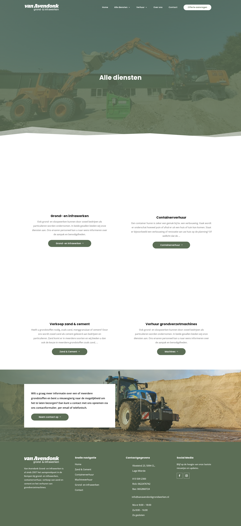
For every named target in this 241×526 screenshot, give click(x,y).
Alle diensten (120, 7)
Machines (170, 351)
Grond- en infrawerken (68, 243)
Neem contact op (48, 417)
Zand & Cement (68, 351)
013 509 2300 (139, 478)
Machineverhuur (83, 479)
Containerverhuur (170, 245)
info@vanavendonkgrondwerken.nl (150, 496)
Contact (173, 7)
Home (105, 7)
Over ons (157, 7)
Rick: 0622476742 (141, 483)
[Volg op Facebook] (180, 476)
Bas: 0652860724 (141, 489)
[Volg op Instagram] (187, 476)
